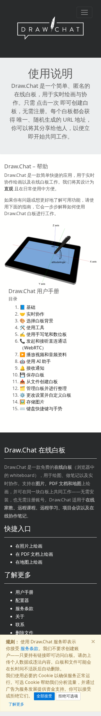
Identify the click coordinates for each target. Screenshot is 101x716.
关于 (19, 616)
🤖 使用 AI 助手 (35, 361)
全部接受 (44, 696)
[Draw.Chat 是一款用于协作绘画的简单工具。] (50, 29)
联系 (19, 624)
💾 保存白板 (32, 375)
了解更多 (16, 704)
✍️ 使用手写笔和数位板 (43, 334)
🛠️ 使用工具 (32, 327)
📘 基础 (27, 307)
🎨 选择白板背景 (36, 321)
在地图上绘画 (28, 562)
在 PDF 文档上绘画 (34, 554)
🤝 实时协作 (32, 314)
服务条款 (24, 608)
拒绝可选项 (68, 696)
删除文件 (24, 633)
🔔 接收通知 (32, 368)
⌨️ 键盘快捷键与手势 (41, 408)
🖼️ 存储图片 (32, 402)
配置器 (22, 600)
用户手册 (24, 592)
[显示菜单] (84, 12)
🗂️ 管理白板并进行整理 (43, 388)
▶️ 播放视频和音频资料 (43, 354)
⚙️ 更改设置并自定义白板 (45, 395)
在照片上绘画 (28, 546)
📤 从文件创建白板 (39, 381)
